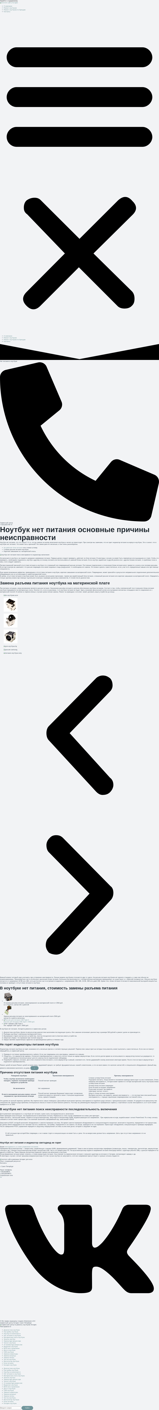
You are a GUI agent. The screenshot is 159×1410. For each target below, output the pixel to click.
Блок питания (8, 1363)
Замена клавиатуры (11, 1354)
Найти (27, 1408)
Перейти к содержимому (9, 1)
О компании (8, 6)
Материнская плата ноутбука (14, 1337)
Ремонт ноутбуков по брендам (14, 10)
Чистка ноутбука (10, 1359)
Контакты (7, 12)
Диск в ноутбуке (9, 1350)
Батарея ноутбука (10, 1365)
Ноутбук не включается (12, 1334)
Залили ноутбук (9, 1339)
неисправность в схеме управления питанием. (21, 1147)
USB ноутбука (9, 1352)
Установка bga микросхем (13, 1345)
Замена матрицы (10, 1356)
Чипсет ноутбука (10, 1343)
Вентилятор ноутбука (11, 1361)
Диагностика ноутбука (12, 1330)
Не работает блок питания (13, 548)
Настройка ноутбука (11, 1332)
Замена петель (9, 1357)
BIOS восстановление (12, 1348)
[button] (79, 174)
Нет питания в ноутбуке (12, 1335)
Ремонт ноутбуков (10, 8)
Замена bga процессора (12, 1341)
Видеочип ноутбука (11, 1346)
